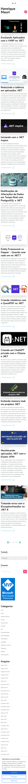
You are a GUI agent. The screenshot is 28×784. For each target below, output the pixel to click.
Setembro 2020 (5, 754)
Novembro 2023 (5, 691)
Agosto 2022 (4, 713)
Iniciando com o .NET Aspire (12, 139)
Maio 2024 (4, 681)
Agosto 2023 (4, 697)
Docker (3, 620)
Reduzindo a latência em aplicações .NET (12, 89)
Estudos (3, 626)
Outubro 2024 (4, 675)
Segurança (3, 648)
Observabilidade (20, 446)
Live (2, 629)
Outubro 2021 (4, 738)
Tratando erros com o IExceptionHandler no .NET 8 (13, 506)
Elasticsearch (9, 446)
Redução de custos (6, 645)
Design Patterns (5, 616)
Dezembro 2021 (5, 732)
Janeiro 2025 (4, 668)
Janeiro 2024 (4, 687)
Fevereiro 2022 (5, 726)
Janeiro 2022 (4, 729)
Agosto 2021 (4, 745)
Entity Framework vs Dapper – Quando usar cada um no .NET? (13, 252)
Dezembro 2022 (5, 707)
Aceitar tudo (14, 772)
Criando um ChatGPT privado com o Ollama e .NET (13, 353)
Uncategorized (9, 35)
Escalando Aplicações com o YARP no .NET (13, 39)
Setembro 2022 (5, 710)
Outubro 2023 (4, 694)
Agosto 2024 (4, 678)
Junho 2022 (4, 719)
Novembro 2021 (5, 735)
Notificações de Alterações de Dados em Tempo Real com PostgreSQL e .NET (12, 196)
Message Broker (9, 85)
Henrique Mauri (8, 10)
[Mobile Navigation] (25, 11)
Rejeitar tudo (14, 780)
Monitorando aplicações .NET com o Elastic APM (13, 453)
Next (16, 542)
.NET (2, 35)
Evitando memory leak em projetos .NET (13, 403)
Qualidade (17, 398)
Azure (2, 613)
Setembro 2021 (5, 741)
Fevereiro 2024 (5, 684)
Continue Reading (6, 64)
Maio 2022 (4, 722)
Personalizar (14, 776)
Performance (20, 85)
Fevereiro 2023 (5, 703)
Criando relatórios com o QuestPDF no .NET (13, 302)
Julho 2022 (4, 716)
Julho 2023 (4, 700)
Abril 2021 (4, 748)
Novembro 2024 (5, 672)
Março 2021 (4, 751)
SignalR (3, 651)
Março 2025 (4, 665)
